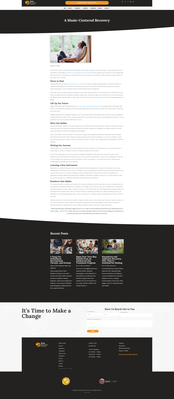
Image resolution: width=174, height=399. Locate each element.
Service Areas (62, 353)
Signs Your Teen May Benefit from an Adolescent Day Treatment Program (86, 259)
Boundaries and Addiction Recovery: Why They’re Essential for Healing (112, 259)
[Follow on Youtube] (130, 2)
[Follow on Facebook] (125, 2)
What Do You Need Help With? (94, 319)
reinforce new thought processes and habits (79, 72)
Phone (123, 312)
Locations (85, 8)
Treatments (77, 8)
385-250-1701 (63, 211)
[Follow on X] (128, 2)
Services (70, 8)
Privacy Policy (87, 392)
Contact (61, 363)
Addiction (61, 265)
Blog (66, 265)
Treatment (87, 265)
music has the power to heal (75, 84)
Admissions (93, 8)
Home (65, 8)
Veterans (99, 8)
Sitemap (61, 366)
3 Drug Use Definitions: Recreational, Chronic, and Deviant (60, 259)
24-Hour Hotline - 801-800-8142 (86, 3)
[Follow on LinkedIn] (133, 2)
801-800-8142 (92, 346)
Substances (61, 348)
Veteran (61, 358)
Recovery (113, 265)
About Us (107, 8)
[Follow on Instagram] (122, 2)
